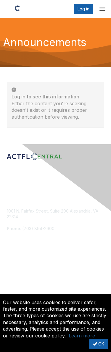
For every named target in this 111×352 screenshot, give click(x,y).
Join (11, 267)
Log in (83, 8)
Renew (13, 273)
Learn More (18, 279)
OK (100, 343)
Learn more (82, 336)
